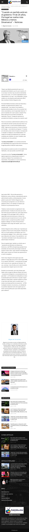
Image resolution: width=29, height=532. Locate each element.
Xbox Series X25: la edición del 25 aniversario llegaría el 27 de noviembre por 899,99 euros (18, 403)
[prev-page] (2, 394)
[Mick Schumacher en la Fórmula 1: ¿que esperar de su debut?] (5, 481)
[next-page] (4, 394)
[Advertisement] (14, 60)
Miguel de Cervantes (7, 25)
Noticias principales (5, 6)
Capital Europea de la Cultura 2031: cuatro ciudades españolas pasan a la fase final (18, 381)
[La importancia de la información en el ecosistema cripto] (5, 389)
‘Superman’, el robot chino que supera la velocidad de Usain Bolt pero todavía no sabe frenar (18, 418)
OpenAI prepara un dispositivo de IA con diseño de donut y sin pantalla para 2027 (19, 425)
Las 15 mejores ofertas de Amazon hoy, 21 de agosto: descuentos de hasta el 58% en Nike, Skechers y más (18, 410)
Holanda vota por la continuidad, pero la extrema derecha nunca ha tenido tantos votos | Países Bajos (18, 473)
